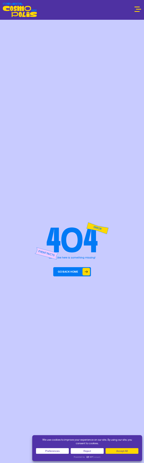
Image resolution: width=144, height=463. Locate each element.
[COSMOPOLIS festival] (20, 10)
